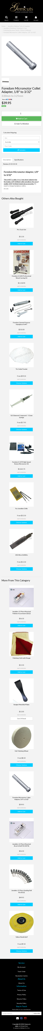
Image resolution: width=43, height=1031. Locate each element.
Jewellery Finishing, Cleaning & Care (15, 28)
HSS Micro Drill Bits (21, 555)
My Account (21, 967)
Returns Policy (21, 999)
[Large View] (5, 82)
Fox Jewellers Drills (21, 508)
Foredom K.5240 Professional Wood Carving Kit (21, 277)
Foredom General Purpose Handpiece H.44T (21, 323)
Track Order (21, 971)
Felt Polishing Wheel (21, 751)
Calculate (22, 150)
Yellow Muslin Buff (22, 937)
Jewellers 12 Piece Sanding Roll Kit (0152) (21, 891)
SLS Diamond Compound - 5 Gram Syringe (21, 416)
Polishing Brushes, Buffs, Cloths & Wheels (17, 30)
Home (3, 26)
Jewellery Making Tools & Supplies (19, 26)
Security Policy (21, 1003)
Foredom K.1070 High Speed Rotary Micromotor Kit (21, 463)
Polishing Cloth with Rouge (21, 658)
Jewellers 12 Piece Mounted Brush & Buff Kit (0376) (21, 845)
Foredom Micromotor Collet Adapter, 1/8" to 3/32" (19, 32)
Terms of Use (21, 990)
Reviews (6, 164)
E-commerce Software (19, 1028)
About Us (21, 983)
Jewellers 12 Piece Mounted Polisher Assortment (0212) (21, 612)
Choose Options (21, 383)
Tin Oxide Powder (21, 369)
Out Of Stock (21, 718)
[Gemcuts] (21, 7)
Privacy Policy (21, 994)
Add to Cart (22, 118)
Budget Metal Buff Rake (21, 704)
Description (7, 160)
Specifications (19, 160)
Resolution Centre (21, 976)
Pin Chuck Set (21, 229)
